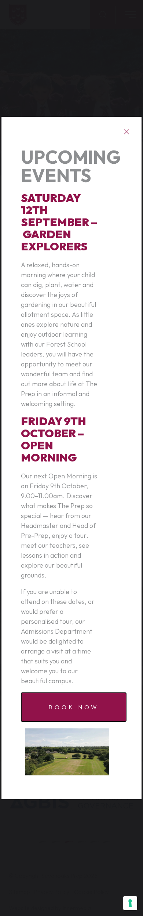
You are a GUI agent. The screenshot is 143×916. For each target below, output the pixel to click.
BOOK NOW (73, 707)
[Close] (126, 132)
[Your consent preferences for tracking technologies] (130, 903)
